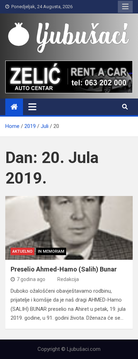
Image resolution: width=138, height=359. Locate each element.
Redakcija (68, 279)
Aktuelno (22, 251)
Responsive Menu (125, 7)
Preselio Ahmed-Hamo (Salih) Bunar (64, 269)
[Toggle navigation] (32, 107)
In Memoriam (51, 251)
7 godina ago (31, 279)
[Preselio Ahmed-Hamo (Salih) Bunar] (69, 228)
